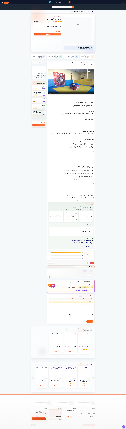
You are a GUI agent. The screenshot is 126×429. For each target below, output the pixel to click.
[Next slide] (93, 343)
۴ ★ (85, 262)
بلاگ (60, 413)
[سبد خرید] (2, 3)
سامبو (61, 16)
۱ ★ (75, 262)
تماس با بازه (75, 408)
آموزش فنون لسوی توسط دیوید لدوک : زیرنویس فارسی (83, 243)
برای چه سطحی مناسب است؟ (87, 231)
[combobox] (63, 7)
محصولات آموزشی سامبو (69, 200)
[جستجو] (73, 7)
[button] (57, 21)
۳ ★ (82, 262)
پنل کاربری (6, 2)
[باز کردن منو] (123, 3)
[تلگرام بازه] (71, 417)
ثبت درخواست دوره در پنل (39, 418)
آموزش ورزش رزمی (56, 16)
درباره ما (59, 419)
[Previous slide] (32, 343)
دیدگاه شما (91, 304)
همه (92, 262)
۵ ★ (89, 262)
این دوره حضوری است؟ (88, 228)
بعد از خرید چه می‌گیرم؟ (88, 234)
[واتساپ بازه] (68, 417)
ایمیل (69, 314)
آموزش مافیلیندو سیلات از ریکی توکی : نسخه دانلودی (83, 242)
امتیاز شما (90, 301)
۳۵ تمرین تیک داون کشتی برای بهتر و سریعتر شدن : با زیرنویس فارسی (80, 240)
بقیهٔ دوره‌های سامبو (89, 246)
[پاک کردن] (53, 7)
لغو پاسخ (80, 295)
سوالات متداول (58, 416)
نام (92, 314)
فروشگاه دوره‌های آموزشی (56, 410)
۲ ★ (79, 262)
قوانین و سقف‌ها (52, 287)
